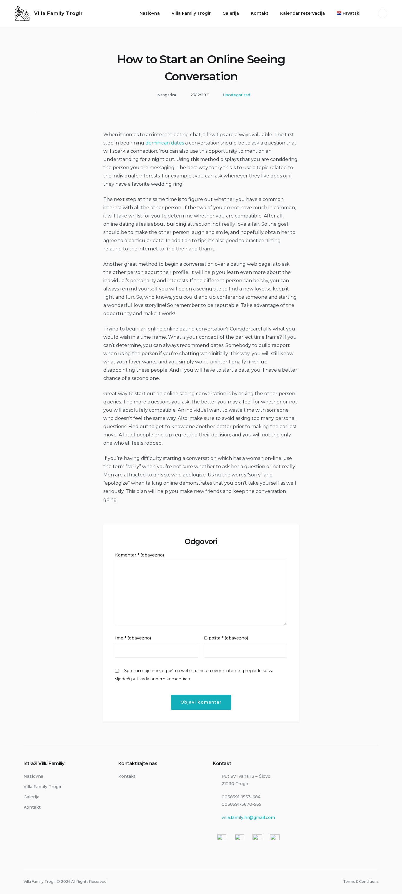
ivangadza (166, 95)
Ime (133, 638)
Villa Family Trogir (58, 13)
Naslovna (149, 13)
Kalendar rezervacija (302, 13)
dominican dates (164, 143)
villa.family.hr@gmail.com (248, 817)
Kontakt (259, 13)
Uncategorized (236, 95)
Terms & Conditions (360, 881)
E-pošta (226, 638)
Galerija (230, 13)
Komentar (139, 555)
